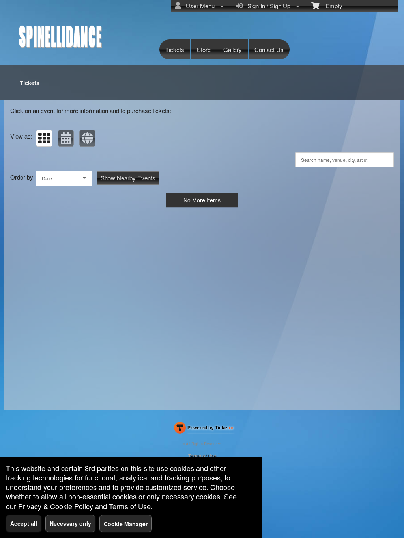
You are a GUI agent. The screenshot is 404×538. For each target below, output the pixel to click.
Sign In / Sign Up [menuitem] (267, 6)
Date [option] (47, 178)
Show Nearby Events (128, 178)
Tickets (174, 49)
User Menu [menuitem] (198, 6)
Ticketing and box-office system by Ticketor (204, 429)
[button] (44, 138)
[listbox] (64, 178)
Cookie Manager (126, 524)
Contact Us (269, 49)
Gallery (232, 49)
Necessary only (70, 523)
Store (204, 49)
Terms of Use (202, 455)
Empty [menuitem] (330, 6)
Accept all (23, 523)
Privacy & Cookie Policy (55, 506)
